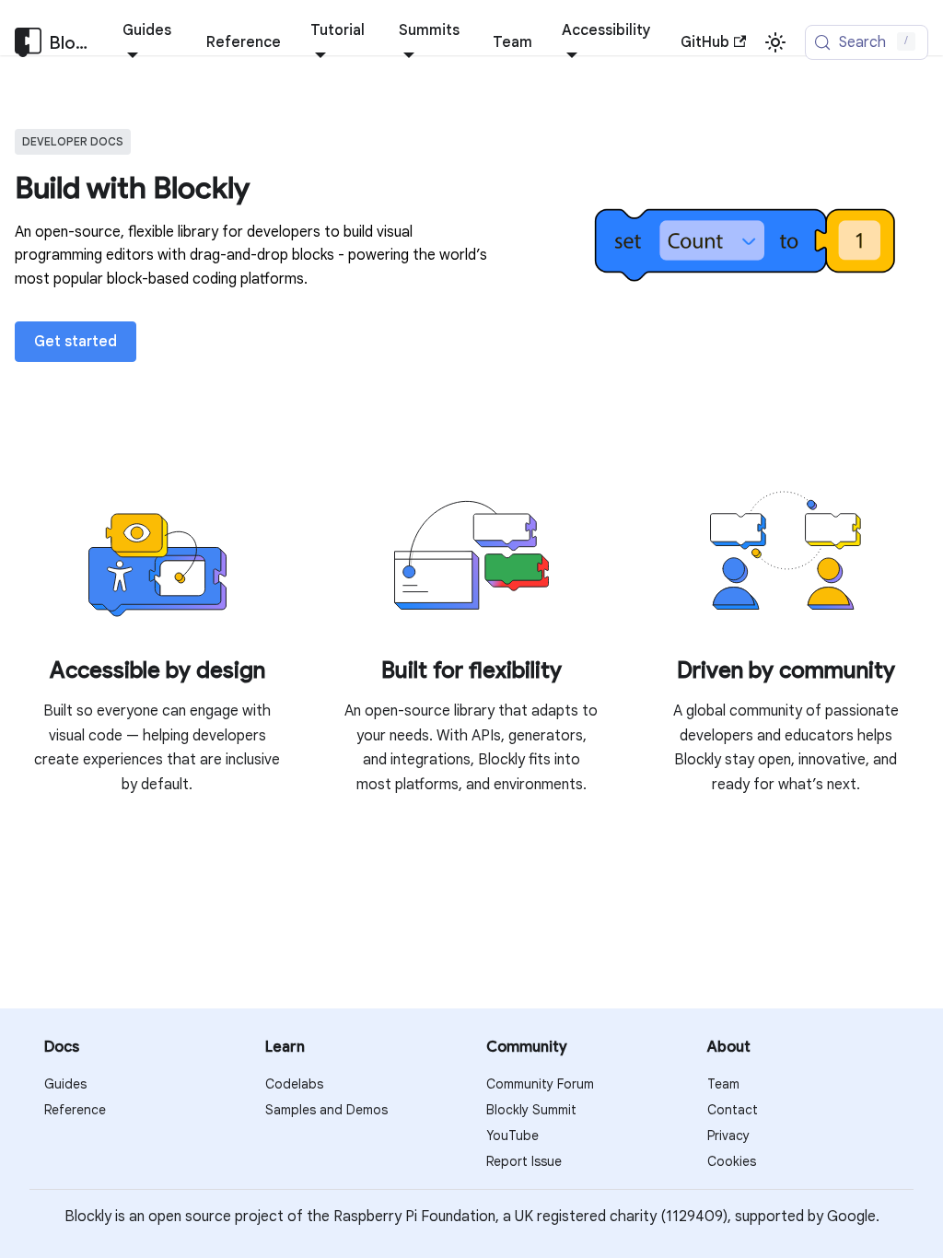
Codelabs (294, 1084)
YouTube (512, 1135)
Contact (732, 1109)
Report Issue (524, 1161)
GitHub (705, 42)
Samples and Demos (326, 1109)
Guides (65, 1084)
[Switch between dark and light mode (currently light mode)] (775, 42)
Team (512, 42)
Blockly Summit (531, 1109)
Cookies (731, 1161)
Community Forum (540, 1084)
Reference (243, 42)
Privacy (728, 1135)
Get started (75, 341)
